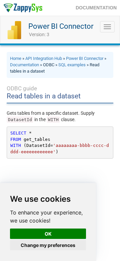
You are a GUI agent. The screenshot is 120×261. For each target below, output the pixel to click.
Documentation (24, 64)
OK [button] (48, 234)
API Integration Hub (43, 58)
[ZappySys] (22, 7)
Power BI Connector (60, 26)
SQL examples (72, 64)
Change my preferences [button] (48, 245)
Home (15, 58)
